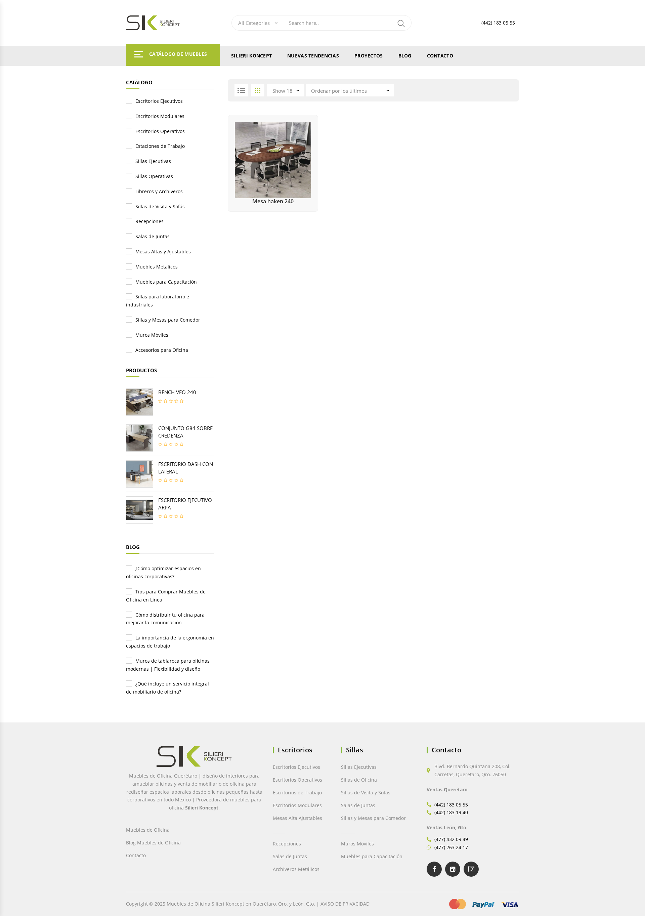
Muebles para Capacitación (166, 282)
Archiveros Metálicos (296, 869)
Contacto (440, 55)
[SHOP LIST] (241, 90)
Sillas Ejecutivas (153, 161)
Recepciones (149, 221)
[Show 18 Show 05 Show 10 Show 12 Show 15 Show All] (286, 90)
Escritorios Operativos (160, 131)
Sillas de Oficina (359, 780)
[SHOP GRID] (257, 90)
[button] (20, 896)
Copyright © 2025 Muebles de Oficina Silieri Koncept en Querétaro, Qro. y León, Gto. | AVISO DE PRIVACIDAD (248, 904)
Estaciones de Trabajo (160, 146)
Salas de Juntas (152, 236)
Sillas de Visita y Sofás (160, 206)
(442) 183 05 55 (498, 22)
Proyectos (368, 55)
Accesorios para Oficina (161, 350)
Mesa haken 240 (273, 201)
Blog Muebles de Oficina (153, 842)
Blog (405, 55)
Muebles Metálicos (156, 266)
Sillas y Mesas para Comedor (167, 320)
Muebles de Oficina (148, 830)
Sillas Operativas (154, 176)
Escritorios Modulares (159, 116)
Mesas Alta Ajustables (297, 818)
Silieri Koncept (251, 55)
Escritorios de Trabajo (297, 792)
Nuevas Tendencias (313, 55)
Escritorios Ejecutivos (159, 101)
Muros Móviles (151, 335)
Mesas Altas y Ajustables (163, 251)
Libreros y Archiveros (159, 191)
